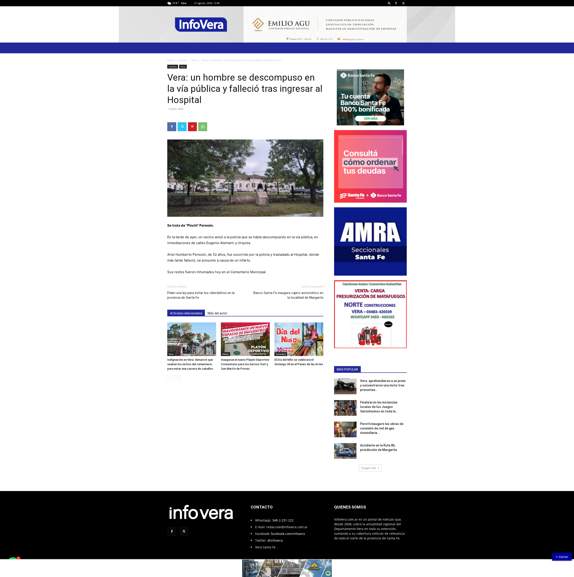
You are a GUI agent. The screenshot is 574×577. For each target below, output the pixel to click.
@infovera (275, 540)
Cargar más (368, 468)
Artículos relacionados (186, 313)
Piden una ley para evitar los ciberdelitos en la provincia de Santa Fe (201, 295)
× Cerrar (562, 557)
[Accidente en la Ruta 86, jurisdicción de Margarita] (345, 451)
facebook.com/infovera (288, 534)
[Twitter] (403, 3)
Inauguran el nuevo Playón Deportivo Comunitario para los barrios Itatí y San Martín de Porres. (245, 364)
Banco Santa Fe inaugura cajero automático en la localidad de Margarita (288, 295)
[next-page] (177, 377)
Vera (195, 60)
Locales (182, 60)
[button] (389, 3)
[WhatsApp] (202, 126)
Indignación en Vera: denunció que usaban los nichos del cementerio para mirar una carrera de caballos (190, 364)
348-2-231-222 (283, 520)
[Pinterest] (192, 126)
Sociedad (281, 354)
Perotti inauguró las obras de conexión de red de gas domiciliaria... (381, 428)
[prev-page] (170, 377)
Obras (225, 354)
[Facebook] (396, 3)
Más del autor (217, 313)
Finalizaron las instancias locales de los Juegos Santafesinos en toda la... (379, 407)
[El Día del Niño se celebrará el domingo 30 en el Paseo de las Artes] (298, 339)
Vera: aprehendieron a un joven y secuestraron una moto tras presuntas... (383, 385)
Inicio (170, 60)
